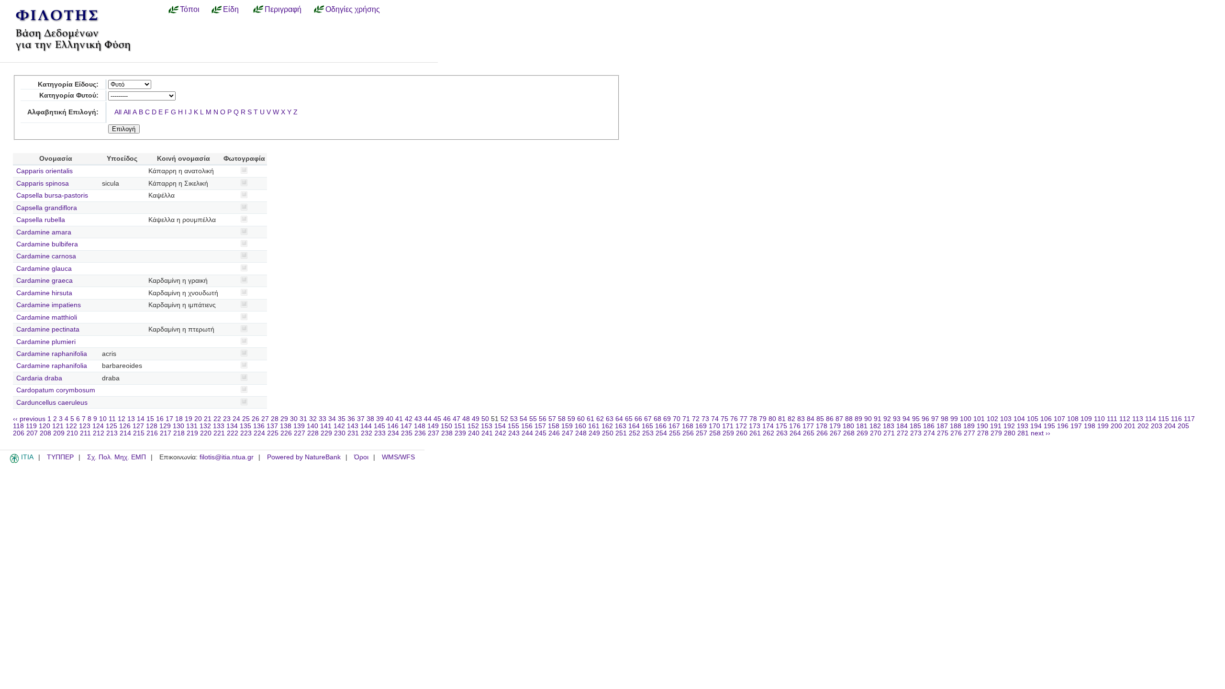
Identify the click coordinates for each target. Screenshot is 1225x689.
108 (1073, 418)
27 (265, 418)
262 (768, 433)
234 (393, 433)
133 (218, 426)
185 (915, 426)
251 (621, 433)
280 (1009, 433)
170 (714, 426)
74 (715, 418)
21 (208, 418)
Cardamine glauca (44, 268)
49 (475, 418)
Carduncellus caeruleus (52, 402)
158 (553, 426)
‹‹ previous (29, 418)
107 (1059, 418)
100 (965, 418)
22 (217, 418)
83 (801, 418)
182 (875, 426)
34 (332, 418)
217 (165, 433)
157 (540, 426)
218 (179, 433)
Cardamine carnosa (46, 256)
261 (755, 433)
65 (629, 418)
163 (620, 426)
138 (285, 426)
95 (916, 418)
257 (701, 433)
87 (839, 418)
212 (98, 433)
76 (734, 418)
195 (1049, 426)
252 (634, 433)
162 (607, 426)
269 (862, 433)
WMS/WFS (398, 457)
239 (460, 433)
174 (768, 426)
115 (1163, 418)
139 (299, 426)
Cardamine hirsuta (44, 293)
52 (504, 418)
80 (772, 418)
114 (1150, 418)
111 (1112, 418)
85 (820, 418)
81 (782, 418)
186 (929, 426)
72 (696, 418)
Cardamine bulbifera (47, 244)
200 (1116, 426)
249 (594, 433)
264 (795, 433)
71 (686, 418)
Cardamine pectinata (47, 329)
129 (165, 426)
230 (339, 433)
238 (447, 433)
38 (370, 418)
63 (609, 418)
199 (1103, 426)
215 (139, 433)
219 (192, 433)
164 (634, 426)
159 (567, 426)
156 (527, 426)
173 (754, 426)
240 (473, 433)
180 (848, 426)
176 (795, 426)
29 (284, 418)
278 (983, 433)
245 (540, 433)
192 (1009, 426)
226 (286, 433)
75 (724, 418)
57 (552, 418)
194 (1036, 426)
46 (447, 418)
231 (353, 433)
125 (111, 426)
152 (473, 426)
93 (897, 418)
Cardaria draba (39, 378)
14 (141, 418)
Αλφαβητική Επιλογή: (63, 112)
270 (875, 433)
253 (648, 433)
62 (600, 418)
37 (361, 418)
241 (487, 433)
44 (428, 418)
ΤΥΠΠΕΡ (60, 457)
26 (255, 418)
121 (58, 426)
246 (554, 433)
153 (486, 426)
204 (1170, 426)
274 (929, 433)
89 (858, 418)
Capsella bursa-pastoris (52, 195)
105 (1032, 418)
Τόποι (190, 9)
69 (667, 418)
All (118, 112)
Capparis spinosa (42, 183)
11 (112, 418)
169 (701, 426)
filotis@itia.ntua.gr (227, 457)
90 (868, 418)
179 (835, 426)
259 (728, 433)
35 (341, 418)
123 (84, 426)
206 (18, 433)
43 (418, 418)
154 (500, 426)
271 (889, 433)
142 (339, 426)
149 (433, 426)
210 (72, 433)
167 (674, 426)
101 (979, 418)
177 (808, 426)
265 (808, 433)
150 (446, 426)
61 (590, 418)
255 (674, 433)
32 (313, 418)
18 (179, 418)
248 (581, 433)
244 (527, 433)
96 (925, 418)
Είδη (231, 9)
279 (996, 433)
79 (763, 418)
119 (31, 426)
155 (513, 426)
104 (1019, 418)
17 (169, 418)
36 (351, 418)
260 (741, 433)
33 (322, 418)
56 (542, 418)
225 (272, 433)
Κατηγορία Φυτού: (69, 95)
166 (661, 426)
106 (1046, 418)
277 (969, 433)
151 (460, 426)
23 (227, 418)
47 (456, 418)
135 (245, 426)
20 (198, 418)
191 (996, 426)
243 (514, 433)
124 (98, 426)
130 (178, 426)
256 (688, 433)
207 (32, 433)
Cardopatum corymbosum (55, 390)
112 (1124, 418)
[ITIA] (14, 461)
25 (246, 418)
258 (715, 433)
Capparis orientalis (44, 171)
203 (1156, 426)
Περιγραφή (283, 9)
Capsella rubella (40, 219)
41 (399, 418)
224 (259, 433)
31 (303, 418)
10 (103, 418)
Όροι (361, 457)
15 (150, 418)
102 (992, 418)
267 (835, 433)
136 (259, 426)
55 (533, 418)
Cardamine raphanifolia (51, 353)
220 (206, 433)
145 (379, 426)
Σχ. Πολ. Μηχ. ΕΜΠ (116, 457)
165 (647, 426)
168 (687, 426)
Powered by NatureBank (304, 457)
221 (219, 433)
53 (514, 418)
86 (830, 418)
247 (567, 433)
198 (1089, 426)
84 (810, 418)
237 (433, 433)
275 (942, 433)
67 (648, 418)
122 (71, 426)
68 (657, 418)
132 (205, 426)
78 (753, 418)
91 (877, 418)
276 (956, 433)
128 (151, 426)
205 (1183, 426)
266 (822, 433)
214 (125, 433)
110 (1099, 418)
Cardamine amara (43, 232)
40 (389, 418)
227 (299, 433)
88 (849, 418)
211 (85, 433)
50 (485, 418)
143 (352, 426)
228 (313, 433)
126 (125, 426)
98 (944, 418)
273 (916, 433)
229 (326, 433)
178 (821, 426)
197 (1076, 426)
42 (408, 418)
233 (380, 433)
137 (272, 426)
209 (59, 433)
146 (393, 426)
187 (942, 426)
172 (741, 426)
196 (1063, 426)
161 (594, 426)
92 (887, 418)
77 (743, 418)
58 (562, 418)
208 (45, 433)
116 (1176, 418)
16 (160, 418)
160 (580, 426)
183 (888, 426)
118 (18, 426)
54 (523, 418)
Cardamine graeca (44, 280)
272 (902, 433)
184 (902, 426)
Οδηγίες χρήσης (352, 9)
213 (112, 433)
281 (1023, 433)
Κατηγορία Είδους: (68, 84)
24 (236, 418)
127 (138, 426)
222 (232, 433)
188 (955, 426)
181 (862, 426)
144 (366, 426)
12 (121, 418)
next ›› (1040, 433)
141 (326, 426)
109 (1086, 418)
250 (607, 433)
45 (437, 418)
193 (1022, 426)
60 (581, 418)
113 (1137, 418)
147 (406, 426)
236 (420, 433)
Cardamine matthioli (46, 317)
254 (661, 433)
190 (982, 426)
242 (500, 433)
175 (781, 426)
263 (782, 433)
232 (366, 433)
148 (419, 426)
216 (152, 433)
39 (380, 418)
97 (935, 418)
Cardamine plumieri (46, 341)
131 (192, 426)
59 (571, 418)
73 (705, 418)
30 (294, 418)
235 (406, 433)
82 (791, 418)
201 (1130, 426)
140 (312, 426)
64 (619, 418)
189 (969, 426)
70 (676, 418)
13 (131, 418)
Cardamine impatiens (48, 305)
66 (638, 418)
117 (1189, 418)
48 (466, 418)
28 (274, 418)
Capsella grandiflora (46, 207)
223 (246, 433)
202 (1143, 426)
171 (728, 426)
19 (188, 418)
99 (954, 418)
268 (849, 433)
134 (232, 426)
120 (44, 426)
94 (906, 418)
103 (1006, 418)
